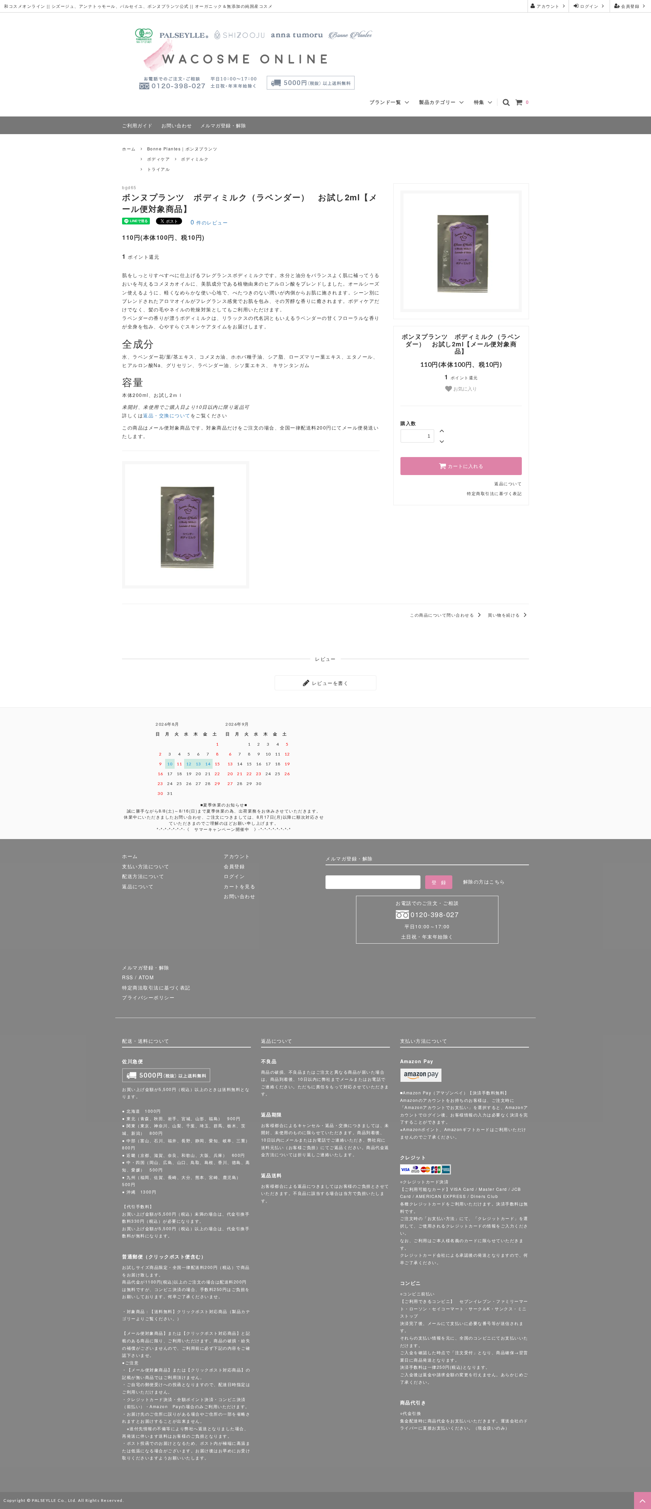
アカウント (548, 6)
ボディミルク (195, 159)
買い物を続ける (504, 615)
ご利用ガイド (137, 125)
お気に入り (464, 388)
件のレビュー (209, 222)
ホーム (129, 148)
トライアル (158, 169)
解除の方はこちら (484, 881)
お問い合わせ (176, 125)
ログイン (589, 6)
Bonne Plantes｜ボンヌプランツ (182, 148)
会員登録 (630, 6)
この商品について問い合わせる (443, 615)
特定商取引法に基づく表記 (494, 493)
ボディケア (158, 159)
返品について (508, 483)
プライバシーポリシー (148, 997)
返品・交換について (167, 415)
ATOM (146, 977)
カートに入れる (465, 466)
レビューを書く (329, 682)
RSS (127, 977)
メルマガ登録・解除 (223, 125)
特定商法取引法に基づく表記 (156, 987)
